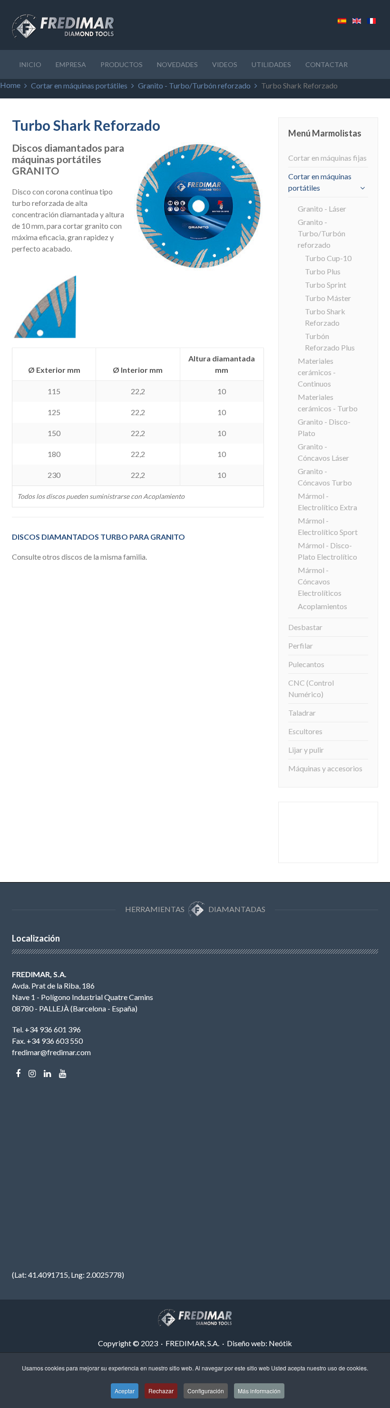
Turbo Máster (328, 297)
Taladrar (302, 712)
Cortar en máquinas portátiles (79, 85)
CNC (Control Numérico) (311, 688)
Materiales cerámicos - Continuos (317, 372)
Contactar (326, 64)
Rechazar (161, 1391)
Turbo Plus (323, 271)
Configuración (205, 1391)
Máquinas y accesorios (325, 768)
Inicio (30, 64)
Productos (121, 64)
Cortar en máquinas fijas (327, 157)
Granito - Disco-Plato (324, 427)
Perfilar (300, 645)
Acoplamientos (322, 606)
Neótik (280, 1343)
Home (10, 84)
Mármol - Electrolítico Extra (327, 501)
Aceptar (125, 1391)
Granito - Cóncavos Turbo (325, 476)
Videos (224, 64)
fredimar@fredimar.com (51, 1052)
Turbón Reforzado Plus (330, 341)
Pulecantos (306, 664)
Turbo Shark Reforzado (325, 317)
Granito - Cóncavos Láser (323, 452)
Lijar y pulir (306, 749)
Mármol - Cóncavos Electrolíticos (319, 581)
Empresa (71, 64)
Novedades (177, 64)
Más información (259, 1391)
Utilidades (271, 64)
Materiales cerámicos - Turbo (328, 402)
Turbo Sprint (325, 284)
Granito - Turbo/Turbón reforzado (194, 85)
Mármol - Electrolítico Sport (328, 526)
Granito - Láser (322, 208)
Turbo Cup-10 (328, 257)
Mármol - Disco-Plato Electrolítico (327, 551)
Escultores (305, 731)
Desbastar (305, 626)
